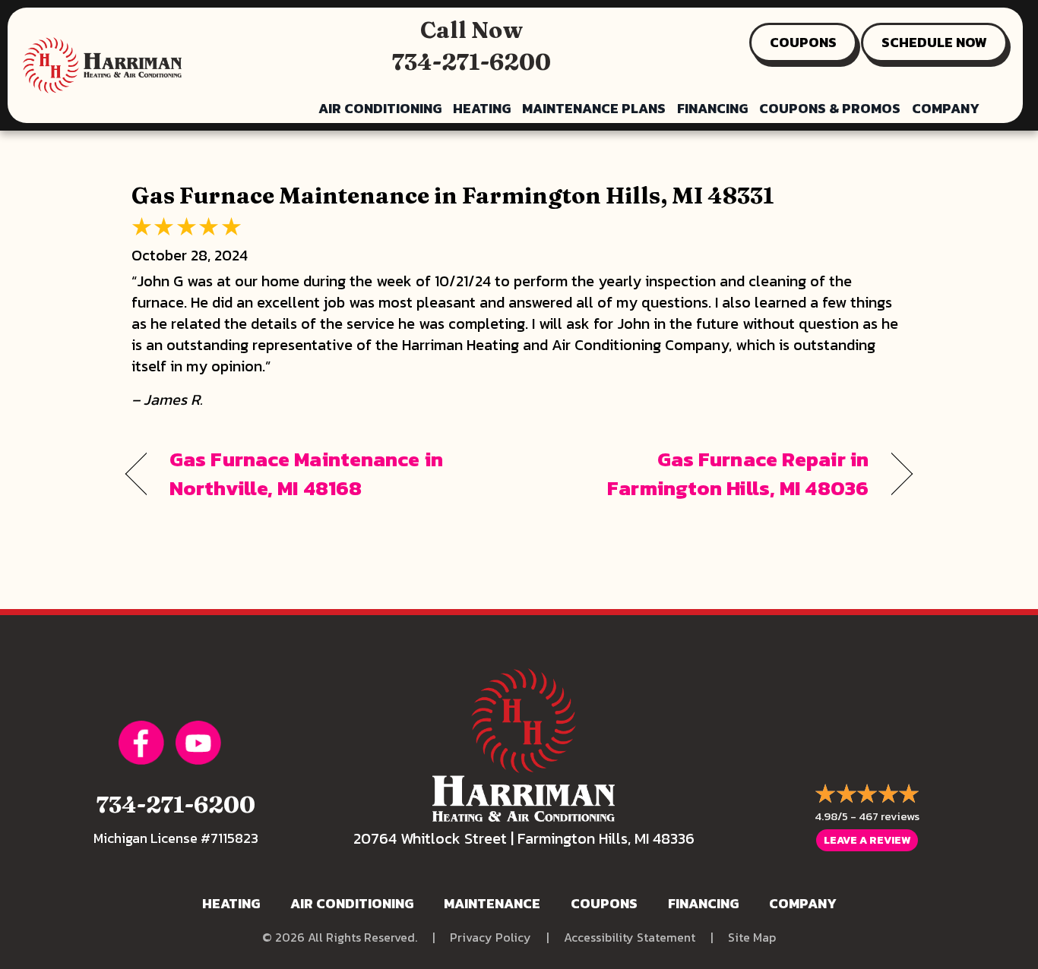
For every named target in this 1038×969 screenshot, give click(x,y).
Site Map (752, 937)
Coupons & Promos (829, 108)
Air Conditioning (379, 108)
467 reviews (889, 816)
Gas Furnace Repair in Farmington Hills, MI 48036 (706, 474)
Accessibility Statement (629, 937)
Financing (712, 108)
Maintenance (492, 903)
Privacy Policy (490, 937)
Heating (482, 108)
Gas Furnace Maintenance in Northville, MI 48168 (306, 474)
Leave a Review (867, 840)
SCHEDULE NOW (934, 42)
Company (945, 108)
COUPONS (803, 42)
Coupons (604, 903)
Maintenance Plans (594, 108)
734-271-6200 (471, 62)
